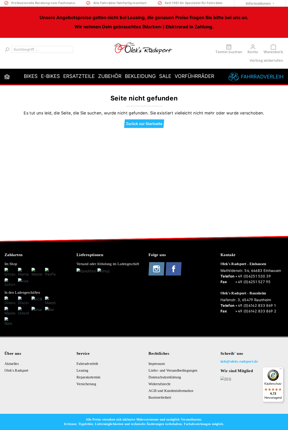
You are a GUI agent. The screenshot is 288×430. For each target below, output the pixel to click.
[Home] (6, 76)
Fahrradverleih (262, 77)
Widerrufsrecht (159, 384)
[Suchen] (6, 49)
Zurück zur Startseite (144, 123)
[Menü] (281, 370)
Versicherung (86, 384)
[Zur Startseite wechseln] (143, 48)
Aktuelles (11, 364)
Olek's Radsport (16, 370)
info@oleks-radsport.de (239, 361)
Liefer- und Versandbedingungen (173, 370)
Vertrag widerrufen (266, 60)
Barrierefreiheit (159, 397)
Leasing (82, 370)
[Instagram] (157, 274)
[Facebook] (174, 274)
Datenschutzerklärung (164, 377)
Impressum (156, 364)
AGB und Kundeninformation (170, 391)
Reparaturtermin (88, 377)
